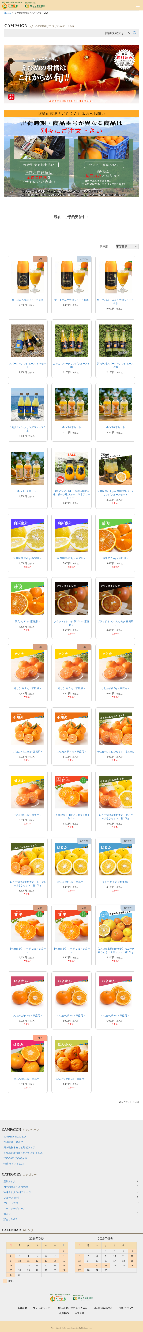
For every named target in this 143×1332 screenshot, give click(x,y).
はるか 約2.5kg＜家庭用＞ (71, 882)
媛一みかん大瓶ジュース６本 (27, 300)
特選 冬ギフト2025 (13, 1163)
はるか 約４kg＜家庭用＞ (115, 882)
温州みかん (9, 1181)
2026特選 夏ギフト (14, 1142)
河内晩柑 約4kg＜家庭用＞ (27, 558)
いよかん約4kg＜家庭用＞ (71, 1015)
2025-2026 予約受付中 (15, 1158)
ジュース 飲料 (11, 1197)
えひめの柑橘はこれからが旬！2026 (23, 1153)
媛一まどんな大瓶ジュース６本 (71, 300)
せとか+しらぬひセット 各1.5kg (115, 751)
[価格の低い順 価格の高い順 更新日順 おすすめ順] (127, 246)
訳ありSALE (10, 1219)
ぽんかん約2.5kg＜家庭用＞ (71, 1079)
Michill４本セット (71, 427)
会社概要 (22, 1308)
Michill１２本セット (28, 491)
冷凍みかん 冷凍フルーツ (17, 1192)
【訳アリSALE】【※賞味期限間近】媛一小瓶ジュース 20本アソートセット (71, 494)
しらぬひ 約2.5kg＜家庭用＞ (27, 751)
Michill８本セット (115, 427)
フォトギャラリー (42, 1308)
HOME (7, 13)
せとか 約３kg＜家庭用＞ (71, 688)
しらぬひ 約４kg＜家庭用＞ (71, 751)
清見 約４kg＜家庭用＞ (27, 621)
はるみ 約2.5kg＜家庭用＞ (27, 1079)
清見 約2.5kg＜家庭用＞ (115, 558)
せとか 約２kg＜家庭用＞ (27, 688)
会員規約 (64, 1313)
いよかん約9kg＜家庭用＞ (115, 1015)
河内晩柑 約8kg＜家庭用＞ (71, 558)
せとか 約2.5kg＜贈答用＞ (27, 815)
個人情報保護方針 (103, 1308)
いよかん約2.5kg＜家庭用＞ (28, 1015)
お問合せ (79, 1313)
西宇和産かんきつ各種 (15, 1187)
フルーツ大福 (10, 1203)
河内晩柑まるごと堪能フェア (19, 1147)
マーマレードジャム (14, 1208)
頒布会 (7, 1214)
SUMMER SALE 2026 (15, 1136)
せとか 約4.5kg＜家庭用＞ (115, 688)
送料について (126, 1308)
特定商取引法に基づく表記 (73, 1308)
